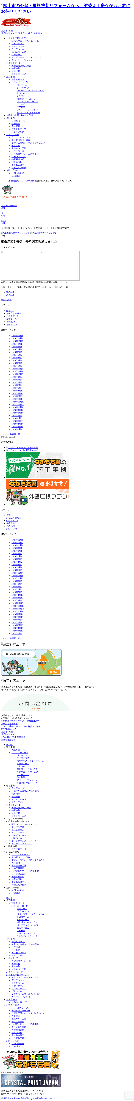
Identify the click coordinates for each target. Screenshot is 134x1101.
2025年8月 (17, 347)
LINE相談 (16, 176)
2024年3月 (17, 393)
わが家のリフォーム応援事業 (25, 154)
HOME (9, 744)
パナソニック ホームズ (27, 101)
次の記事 (10, 295)
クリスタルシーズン (21, 137)
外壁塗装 (16, 68)
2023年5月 (17, 421)
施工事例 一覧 (18, 79)
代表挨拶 (16, 123)
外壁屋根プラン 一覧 (21, 66)
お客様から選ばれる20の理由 (20, 115)
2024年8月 (17, 380)
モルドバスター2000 (21, 140)
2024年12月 (17, 369)
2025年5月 (17, 355)
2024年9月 (17, 377)
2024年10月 (17, 374)
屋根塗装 (16, 71)
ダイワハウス (18, 44)
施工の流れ (17, 162)
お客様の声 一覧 (19, 849)
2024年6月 (17, 385)
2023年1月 (17, 429)
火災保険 (16, 145)
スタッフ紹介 (18, 132)
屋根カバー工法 (19, 74)
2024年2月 (17, 396)
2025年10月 (17, 341)
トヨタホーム (18, 46)
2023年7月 (17, 415)
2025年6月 (17, 352)
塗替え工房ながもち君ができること (28, 143)
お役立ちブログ (19, 168)
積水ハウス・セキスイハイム (25, 41)
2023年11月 (18, 404)
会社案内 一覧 (18, 121)
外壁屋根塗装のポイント (17, 38)
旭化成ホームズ (19, 52)
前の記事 (10, 292)
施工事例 (10, 77)
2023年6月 (17, 418)
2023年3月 (17, 426)
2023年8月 (17, 413)
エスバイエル (23, 104)
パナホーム (17, 55)
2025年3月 (17, 360)
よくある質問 (18, 165)
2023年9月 (17, 410)
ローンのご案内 (19, 157)
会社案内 (10, 118)
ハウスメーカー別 (20, 82)
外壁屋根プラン (13, 63)
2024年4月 (17, 391)
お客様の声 (11, 999)
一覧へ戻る (6, 300)
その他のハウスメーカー (28, 112)
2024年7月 (17, 382)
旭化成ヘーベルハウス (27, 99)
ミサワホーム (18, 49)
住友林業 (21, 107)
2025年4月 (17, 358)
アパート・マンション (22, 60)
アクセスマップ (19, 129)
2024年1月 (17, 399)
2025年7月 (17, 349)
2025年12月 (17, 335)
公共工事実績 (18, 151)
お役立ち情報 (12, 134)
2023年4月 (17, 424)
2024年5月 (17, 388)
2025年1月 (17, 366)
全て (10, 311)
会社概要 (16, 126)
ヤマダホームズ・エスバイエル (26, 57)
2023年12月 (18, 402)
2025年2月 (17, 363)
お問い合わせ (12, 170)
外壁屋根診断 (18, 159)
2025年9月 (17, 344)
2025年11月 (17, 338)
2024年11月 (17, 371)
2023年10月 (18, 407)
